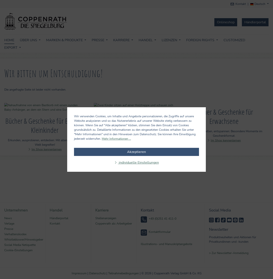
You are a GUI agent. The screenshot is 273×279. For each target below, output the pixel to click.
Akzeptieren (136, 152)
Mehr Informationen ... (116, 139)
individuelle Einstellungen (138, 162)
